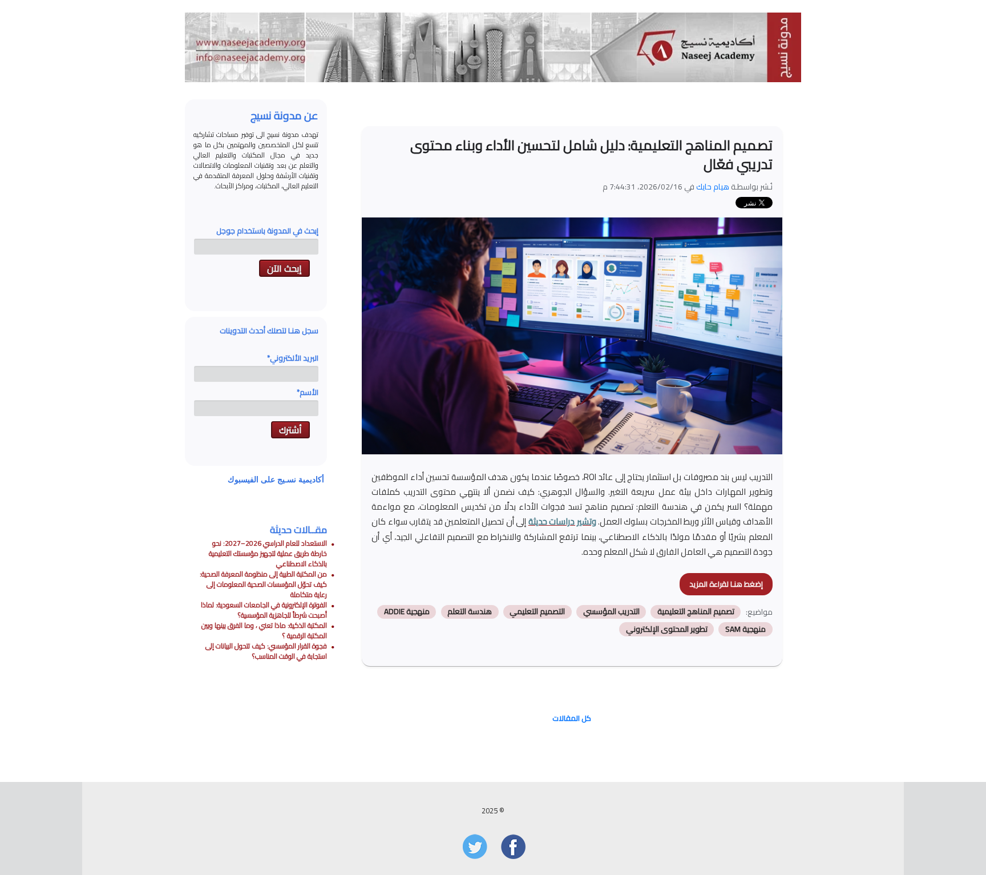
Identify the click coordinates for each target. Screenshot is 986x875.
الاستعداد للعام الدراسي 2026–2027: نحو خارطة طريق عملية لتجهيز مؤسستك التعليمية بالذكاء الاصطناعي (268, 553)
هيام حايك (712, 186)
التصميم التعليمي (537, 612)
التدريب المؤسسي (611, 612)
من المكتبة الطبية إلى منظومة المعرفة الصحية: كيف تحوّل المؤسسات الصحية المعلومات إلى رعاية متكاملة (263, 584)
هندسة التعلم (469, 612)
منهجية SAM (745, 629)
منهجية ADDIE (407, 612)
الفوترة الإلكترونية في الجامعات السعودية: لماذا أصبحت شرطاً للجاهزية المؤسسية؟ (264, 610)
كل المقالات (571, 718)
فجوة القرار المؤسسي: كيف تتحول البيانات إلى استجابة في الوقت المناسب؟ (266, 651)
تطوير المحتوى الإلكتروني (667, 629)
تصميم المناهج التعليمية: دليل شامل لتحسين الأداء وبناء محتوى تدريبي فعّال (591, 154)
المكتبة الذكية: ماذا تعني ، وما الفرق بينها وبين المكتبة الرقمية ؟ (264, 630)
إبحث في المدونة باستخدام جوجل (267, 230)
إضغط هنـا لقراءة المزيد (726, 584)
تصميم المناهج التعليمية (695, 612)
